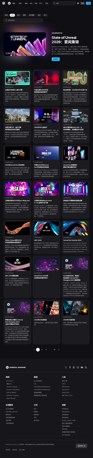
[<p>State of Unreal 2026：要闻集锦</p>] (46, 46)
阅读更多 (55, 59)
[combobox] (24, 20)
